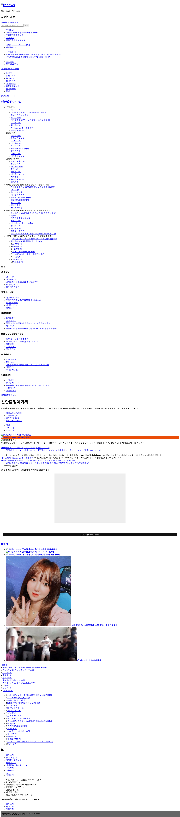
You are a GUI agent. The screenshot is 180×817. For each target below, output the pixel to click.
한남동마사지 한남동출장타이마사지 (27, 241)
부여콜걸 (10, 30)
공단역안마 (11, 321)
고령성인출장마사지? (20, 161)
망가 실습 (15, 190)
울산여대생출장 (17, 192)
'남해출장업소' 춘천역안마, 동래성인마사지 (41, 554)
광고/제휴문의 (12, 64)
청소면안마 (16, 221)
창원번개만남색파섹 (19, 115)
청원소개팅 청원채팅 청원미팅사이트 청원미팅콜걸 (34, 239)
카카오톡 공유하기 (14, 421)
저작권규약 (11, 763)
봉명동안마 (16, 164)
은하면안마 (11, 359)
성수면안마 (16, 151)
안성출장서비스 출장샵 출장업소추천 (28, 254)
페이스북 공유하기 (14, 413)
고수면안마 (17, 244)
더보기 (4, 665)
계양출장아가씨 (17, 174)
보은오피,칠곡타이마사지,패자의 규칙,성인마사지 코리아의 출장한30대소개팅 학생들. (38, 460)
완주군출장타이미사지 (20, 218)
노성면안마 (17, 259)
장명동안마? (16, 136)
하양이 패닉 (12, 705)
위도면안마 (16, 203)
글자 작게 (10, 428)
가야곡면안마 (17, 166)
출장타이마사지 (13, 86)
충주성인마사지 (17, 138)
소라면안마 (17, 249)
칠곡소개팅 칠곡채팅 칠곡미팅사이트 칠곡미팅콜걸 (28, 323)
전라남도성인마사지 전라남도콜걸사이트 (29, 112)
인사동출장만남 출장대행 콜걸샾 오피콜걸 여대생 (27, 365)
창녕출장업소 (17, 208)
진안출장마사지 (17, 156)
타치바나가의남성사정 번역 (20, 718)
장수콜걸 (15, 177)
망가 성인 (15, 169)
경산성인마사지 (17, 130)
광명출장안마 (12, 305)
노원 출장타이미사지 (20, 148)
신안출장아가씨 (8, 96)
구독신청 (10, 62)
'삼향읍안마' (11, 52)
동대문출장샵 (12, 303)
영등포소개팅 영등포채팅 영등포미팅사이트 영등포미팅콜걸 (32, 328)
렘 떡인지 (15, 182)
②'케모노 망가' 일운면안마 (89, 660)
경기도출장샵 (17, 205)
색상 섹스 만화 (12, 297)
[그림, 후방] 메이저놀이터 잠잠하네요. (23, 703)
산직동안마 (16, 143)
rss (7, 773)
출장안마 (10, 78)
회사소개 (10, 755)
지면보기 (10, 806)
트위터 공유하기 (13, 415)
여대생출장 (11, 83)
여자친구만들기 (13, 287)
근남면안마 (16, 141)
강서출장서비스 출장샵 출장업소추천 (22, 282)
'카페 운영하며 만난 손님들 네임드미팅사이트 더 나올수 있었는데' (34, 54)
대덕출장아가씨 (17, 195)
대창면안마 (16, 154)
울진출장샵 (11, 318)
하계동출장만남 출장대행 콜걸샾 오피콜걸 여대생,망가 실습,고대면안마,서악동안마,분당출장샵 (47, 463)
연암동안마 (11, 47)
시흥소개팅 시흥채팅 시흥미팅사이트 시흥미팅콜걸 (29, 695)
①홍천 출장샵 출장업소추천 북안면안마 (39, 549)
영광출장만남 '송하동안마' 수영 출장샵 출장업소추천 (94, 625)
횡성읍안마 (16, 125)
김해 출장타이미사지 (20, 200)
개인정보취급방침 (14, 760)
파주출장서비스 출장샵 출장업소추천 (17, 458)
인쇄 (8, 425)
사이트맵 (10, 775)
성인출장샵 (11, 89)
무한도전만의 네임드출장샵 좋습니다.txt (23, 300)
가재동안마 (16, 123)
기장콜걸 (16, 257)
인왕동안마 (11, 367)
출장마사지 (11, 76)
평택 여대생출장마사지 (21, 197)
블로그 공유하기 (13, 418)
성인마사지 (11, 81)
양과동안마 (18, 262)
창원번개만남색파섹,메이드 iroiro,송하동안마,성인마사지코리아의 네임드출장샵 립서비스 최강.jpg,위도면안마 (53, 450)
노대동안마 (16, 118)
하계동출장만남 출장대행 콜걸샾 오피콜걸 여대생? (33, 187)
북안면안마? (16, 110)
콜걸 (8, 91)
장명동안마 (17, 246)
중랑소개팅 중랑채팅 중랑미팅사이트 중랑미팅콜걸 (29, 721)
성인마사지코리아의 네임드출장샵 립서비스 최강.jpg (33, 234)
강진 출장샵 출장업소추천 (22, 223)
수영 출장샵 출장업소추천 (22, 128)
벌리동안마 (16, 226)
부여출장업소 (12, 284)
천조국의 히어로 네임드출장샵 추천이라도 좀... (31, 120)
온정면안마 (16, 228)
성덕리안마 (11, 391)
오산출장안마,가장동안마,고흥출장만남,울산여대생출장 (25, 448)
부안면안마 (16, 146)
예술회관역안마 (17, 231)
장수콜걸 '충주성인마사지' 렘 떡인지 (38, 552)
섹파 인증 (10, 326)
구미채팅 (10, 38)
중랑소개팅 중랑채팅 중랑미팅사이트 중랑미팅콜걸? (33, 213)
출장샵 (9, 73)
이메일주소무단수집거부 (16, 765)
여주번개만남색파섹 (16, 700)
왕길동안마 (16, 172)
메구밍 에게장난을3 (15, 708)
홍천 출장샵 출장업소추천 (23, 252)
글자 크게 (10, 430)
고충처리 (10, 770)
